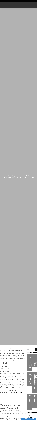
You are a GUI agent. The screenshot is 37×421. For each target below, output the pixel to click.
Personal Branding (31, 417)
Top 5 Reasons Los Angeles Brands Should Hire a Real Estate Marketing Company (31, 402)
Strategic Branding (31, 415)
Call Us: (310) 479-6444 (31, 1)
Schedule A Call (6, 1)
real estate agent (20, 348)
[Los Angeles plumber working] (27, 378)
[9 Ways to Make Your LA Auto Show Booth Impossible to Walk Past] (27, 362)
